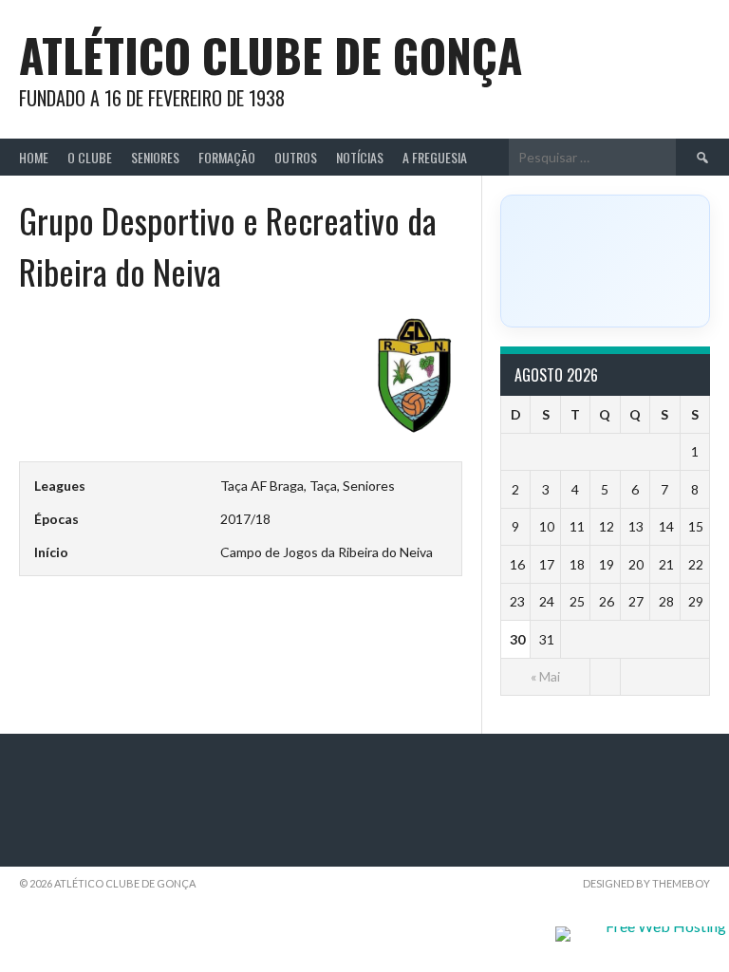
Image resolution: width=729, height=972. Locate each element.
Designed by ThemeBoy (646, 883)
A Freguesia (434, 157)
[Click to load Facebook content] (605, 261)
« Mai (545, 676)
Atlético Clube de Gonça (270, 54)
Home (33, 157)
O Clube (89, 157)
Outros (295, 157)
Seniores (155, 157)
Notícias (359, 157)
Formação (226, 157)
